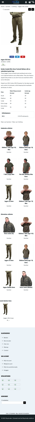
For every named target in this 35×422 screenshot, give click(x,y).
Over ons (6, 344)
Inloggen (6, 370)
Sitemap (6, 347)
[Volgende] (32, 9)
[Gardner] (3, 65)
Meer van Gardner (6, 122)
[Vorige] (29, 9)
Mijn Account (7, 360)
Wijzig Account (8, 364)
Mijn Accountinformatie (10, 367)
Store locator (7, 341)
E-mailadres (5, 400)
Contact (6, 350)
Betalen (6, 337)
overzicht (6, 9)
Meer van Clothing (17, 122)
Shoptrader (9, 418)
